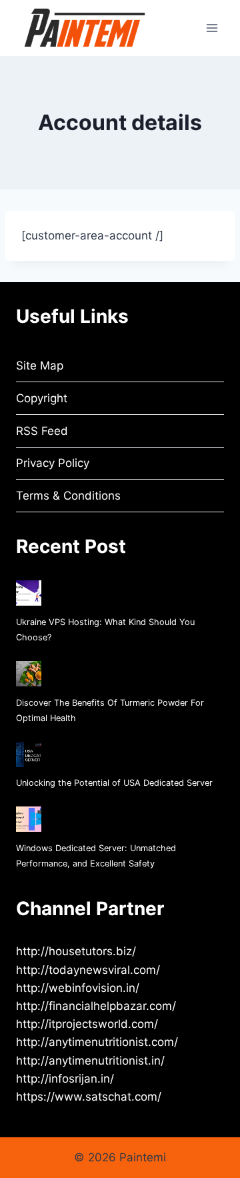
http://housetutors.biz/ (76, 951)
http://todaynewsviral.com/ (88, 970)
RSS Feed (42, 431)
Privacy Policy (52, 463)
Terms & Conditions (68, 495)
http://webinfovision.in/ (77, 988)
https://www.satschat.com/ (88, 1096)
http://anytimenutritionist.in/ (90, 1060)
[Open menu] (211, 27)
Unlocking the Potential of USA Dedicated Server (114, 783)
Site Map (39, 365)
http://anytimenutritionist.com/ (97, 1042)
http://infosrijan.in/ (65, 1078)
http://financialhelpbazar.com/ (96, 1006)
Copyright (41, 398)
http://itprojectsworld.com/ (87, 1024)
